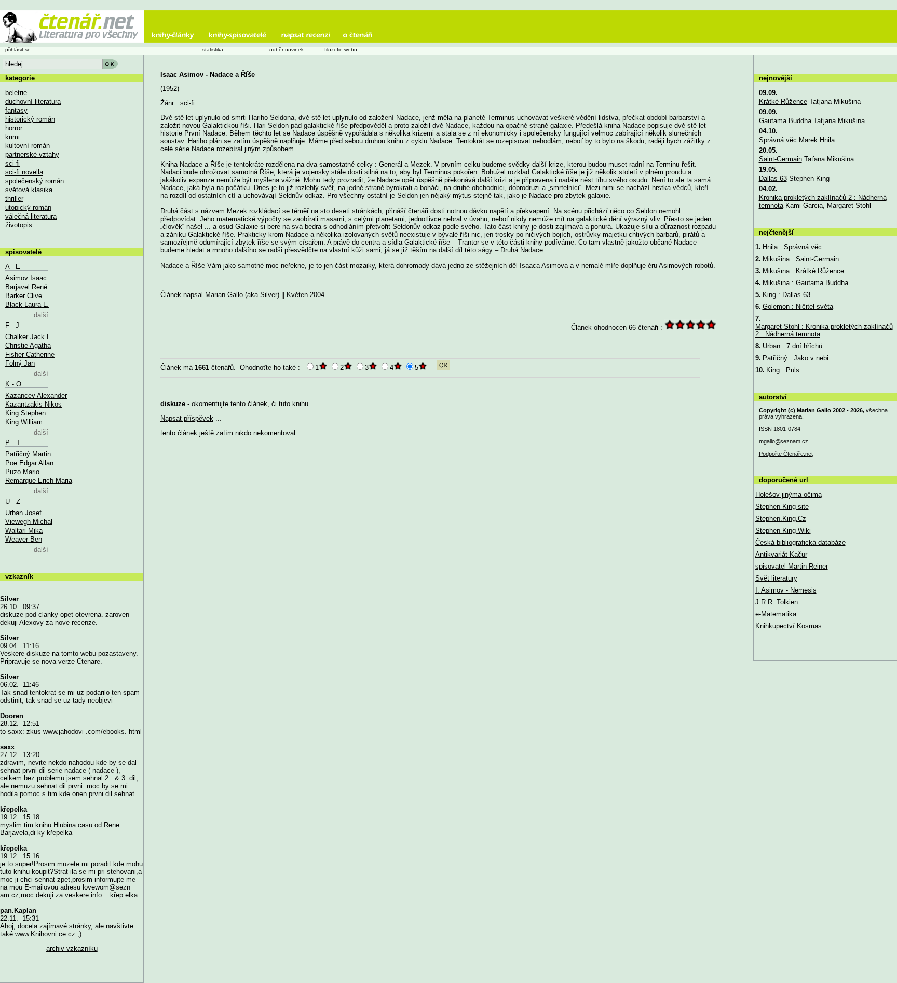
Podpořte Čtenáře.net (786, 454)
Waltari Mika (24, 530)
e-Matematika (775, 614)
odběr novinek (286, 49)
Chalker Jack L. (28, 337)
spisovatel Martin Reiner (791, 566)
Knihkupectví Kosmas (788, 626)
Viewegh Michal (28, 522)
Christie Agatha (28, 345)
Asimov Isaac (26, 278)
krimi (12, 137)
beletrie (16, 93)
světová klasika (28, 190)
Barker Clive (23, 296)
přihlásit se (18, 49)
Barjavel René (26, 287)
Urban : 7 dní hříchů (792, 346)
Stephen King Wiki (783, 530)
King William (24, 422)
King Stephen (25, 413)
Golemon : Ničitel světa (798, 307)
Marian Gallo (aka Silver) (242, 295)
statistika (212, 49)
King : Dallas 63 (786, 295)
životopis (18, 225)
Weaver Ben (23, 539)
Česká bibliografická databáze (800, 542)
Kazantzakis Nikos (33, 404)
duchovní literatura (33, 101)
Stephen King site (782, 506)
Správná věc (778, 140)
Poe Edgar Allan (29, 463)
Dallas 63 (773, 178)
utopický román (28, 207)
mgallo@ (783, 441)
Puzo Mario (22, 472)
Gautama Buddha (785, 121)
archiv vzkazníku (72, 948)
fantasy (16, 110)
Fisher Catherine (30, 354)
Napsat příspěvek (186, 418)
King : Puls (782, 370)
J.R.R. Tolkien (776, 602)
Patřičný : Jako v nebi (795, 358)
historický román (30, 119)
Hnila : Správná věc (792, 247)
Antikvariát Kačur (781, 554)
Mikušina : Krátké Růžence (803, 271)
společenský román (34, 181)
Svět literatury (776, 578)
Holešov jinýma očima (788, 495)
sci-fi (12, 163)
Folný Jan (20, 363)
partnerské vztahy (32, 154)
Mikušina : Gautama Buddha (805, 283)
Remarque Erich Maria (38, 480)
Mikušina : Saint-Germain (801, 259)
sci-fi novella (24, 172)
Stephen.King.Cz (780, 518)
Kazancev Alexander (36, 395)
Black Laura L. (27, 304)
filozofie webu (340, 49)
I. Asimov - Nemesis (786, 590)
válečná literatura (31, 216)
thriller (14, 199)
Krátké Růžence (783, 101)
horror (13, 128)
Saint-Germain (780, 159)
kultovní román (27, 146)
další (41, 315)
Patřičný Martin (28, 454)
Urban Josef (23, 513)
